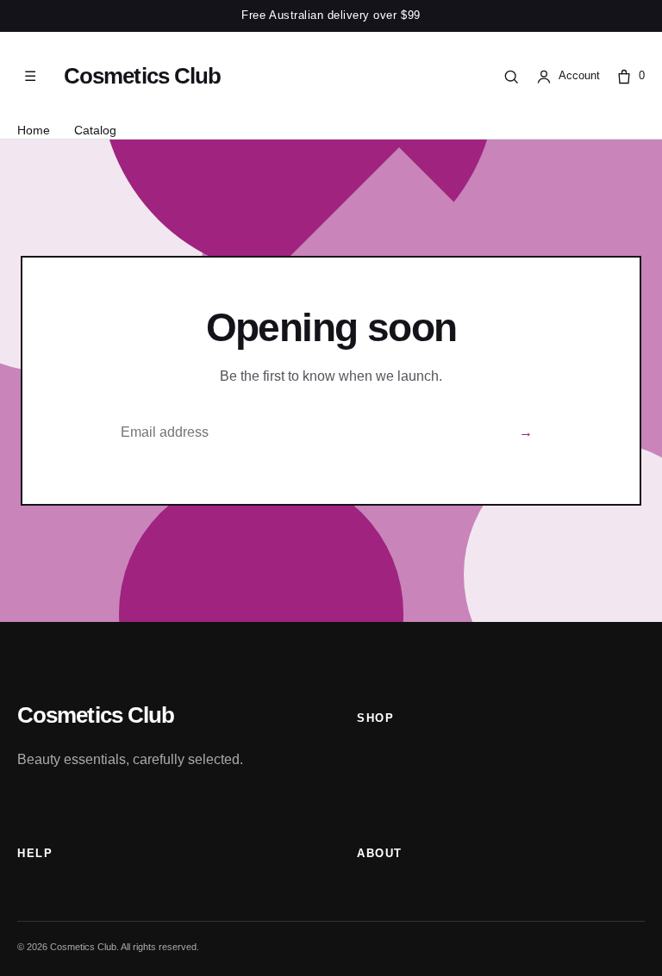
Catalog (95, 130)
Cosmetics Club (142, 76)
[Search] (511, 76)
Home (33, 130)
